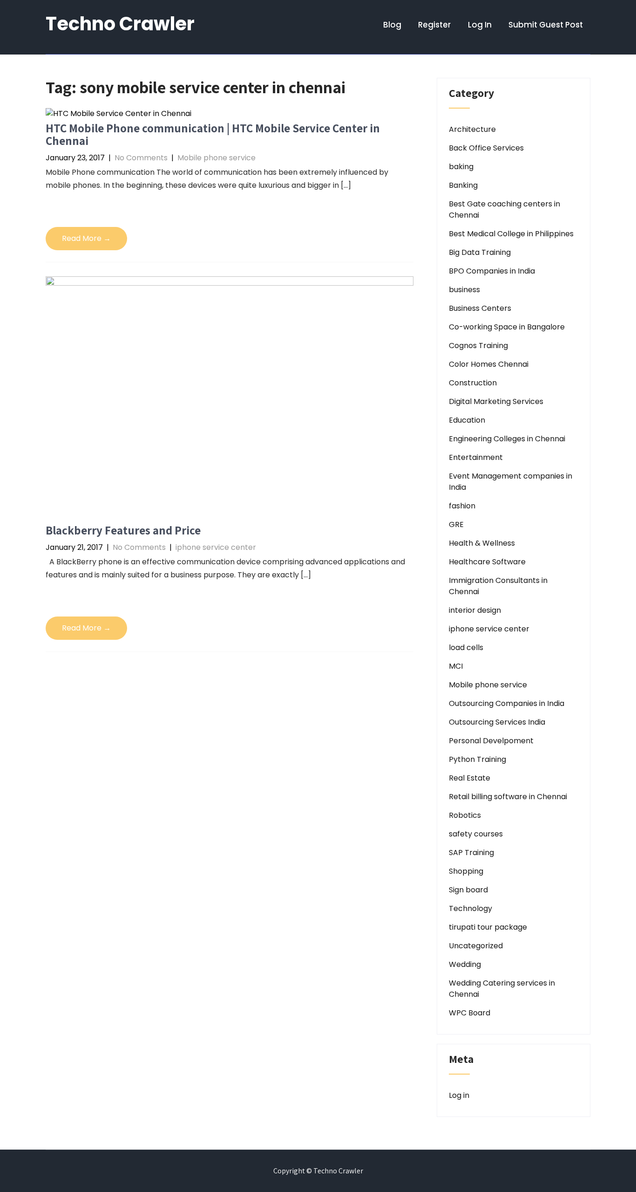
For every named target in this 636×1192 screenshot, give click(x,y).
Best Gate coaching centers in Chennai (504, 209)
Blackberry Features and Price (123, 530)
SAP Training (471, 852)
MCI (456, 666)
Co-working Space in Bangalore (507, 327)
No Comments (141, 157)
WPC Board (469, 1012)
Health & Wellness (482, 543)
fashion (462, 505)
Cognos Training (478, 345)
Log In (480, 24)
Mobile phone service (216, 157)
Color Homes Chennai (488, 364)
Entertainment (476, 457)
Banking (463, 185)
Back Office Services (486, 148)
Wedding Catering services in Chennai (502, 989)
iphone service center (216, 547)
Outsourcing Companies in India (506, 703)
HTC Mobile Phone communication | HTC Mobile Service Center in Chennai (213, 134)
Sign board (468, 889)
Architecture (472, 129)
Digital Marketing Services (496, 401)
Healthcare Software (487, 561)
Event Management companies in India (510, 482)
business (464, 289)
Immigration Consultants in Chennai (498, 586)
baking (461, 166)
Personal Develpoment (491, 740)
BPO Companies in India (492, 271)
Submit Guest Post (545, 24)
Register (434, 24)
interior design (475, 610)
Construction (473, 382)
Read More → (86, 238)
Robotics (465, 815)
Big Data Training (480, 252)
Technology (470, 908)
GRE (456, 524)
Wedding (465, 964)
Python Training (477, 759)
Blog (392, 24)
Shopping (466, 871)
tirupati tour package (488, 927)
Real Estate (469, 778)
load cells (466, 647)
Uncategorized (476, 945)
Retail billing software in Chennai (508, 796)
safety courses (476, 834)
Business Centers (480, 308)
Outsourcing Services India (497, 722)
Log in (459, 1095)
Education (467, 420)
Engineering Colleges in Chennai (507, 438)
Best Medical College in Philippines (511, 233)
